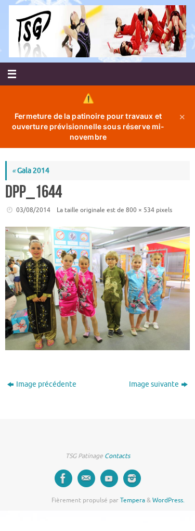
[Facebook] (63, 478)
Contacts (117, 456)
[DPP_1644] (97, 288)
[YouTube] (109, 478)
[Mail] (86, 478)
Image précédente (46, 384)
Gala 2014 (30, 170)
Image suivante (154, 384)
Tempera (132, 500)
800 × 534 (140, 210)
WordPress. (168, 500)
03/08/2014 (33, 210)
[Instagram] (132, 478)
